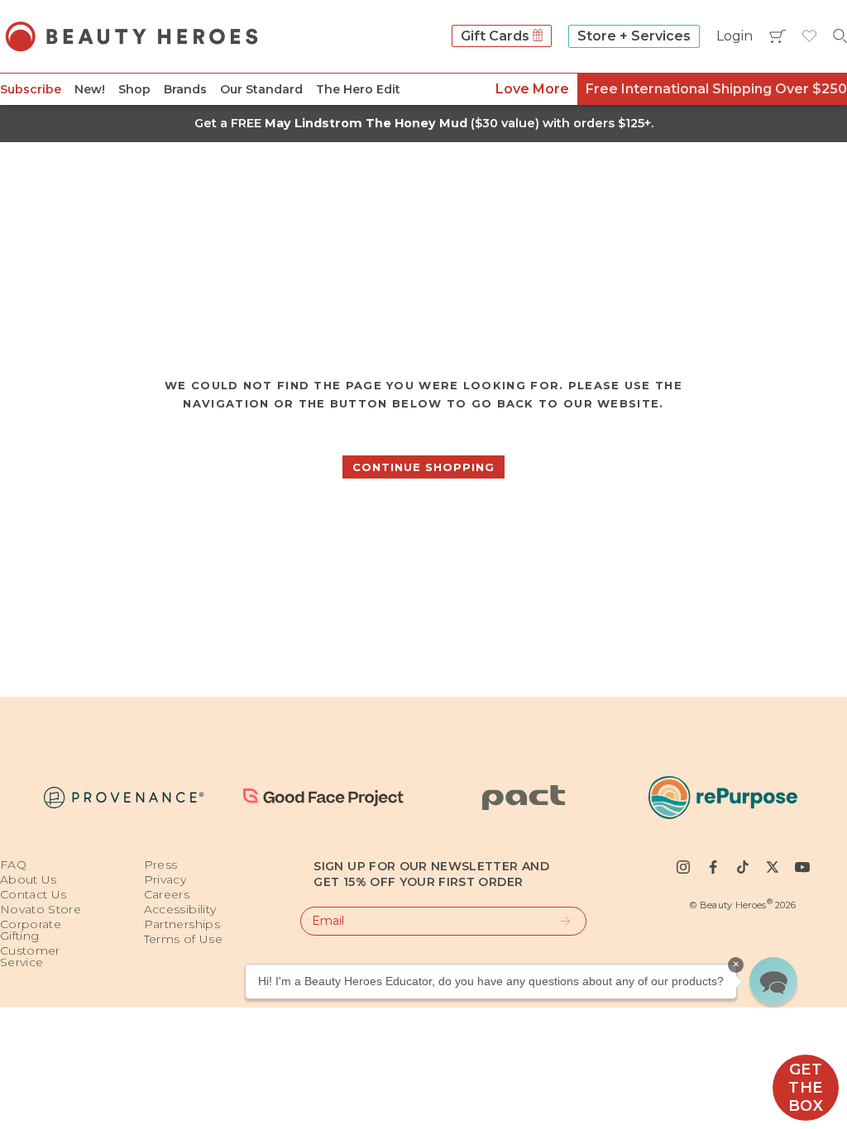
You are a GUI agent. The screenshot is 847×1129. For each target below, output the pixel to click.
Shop (134, 89)
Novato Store (40, 909)
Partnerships (182, 924)
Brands (185, 89)
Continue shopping (423, 467)
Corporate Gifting (30, 930)
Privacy (165, 879)
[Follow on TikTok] (743, 867)
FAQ (13, 864)
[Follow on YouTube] (802, 867)
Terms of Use (183, 938)
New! (89, 89)
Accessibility (180, 909)
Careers (166, 894)
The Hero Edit (358, 89)
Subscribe (30, 89)
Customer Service (30, 956)
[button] (773, 981)
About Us (28, 879)
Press (161, 864)
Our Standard (261, 89)
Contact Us (33, 894)
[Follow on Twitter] (772, 867)
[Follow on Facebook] (713, 867)
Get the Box (806, 1087)
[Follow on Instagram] (683, 867)
